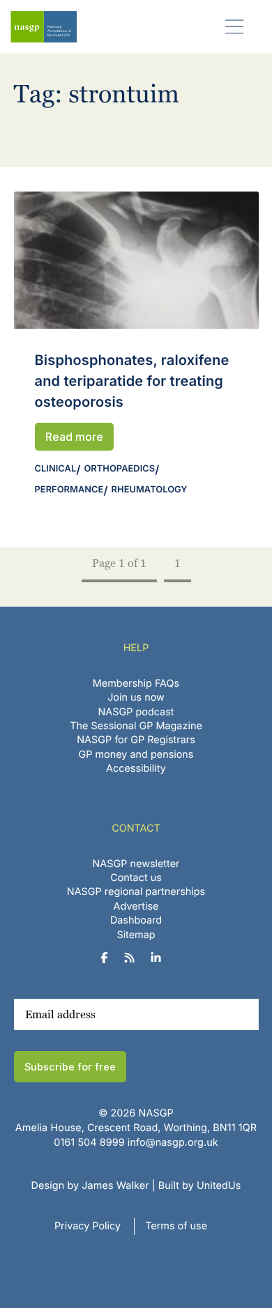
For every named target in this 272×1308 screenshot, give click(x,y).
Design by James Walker (90, 1186)
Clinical (56, 469)
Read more (74, 437)
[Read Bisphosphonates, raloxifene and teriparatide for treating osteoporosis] (136, 260)
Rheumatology (150, 490)
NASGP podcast (136, 712)
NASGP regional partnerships (136, 892)
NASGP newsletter (136, 864)
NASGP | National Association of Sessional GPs (43, 26)
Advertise (136, 906)
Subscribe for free (70, 1067)
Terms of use (176, 1226)
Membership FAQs (136, 684)
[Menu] (234, 26)
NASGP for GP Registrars (136, 740)
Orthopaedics (119, 469)
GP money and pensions (136, 755)
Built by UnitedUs (199, 1186)
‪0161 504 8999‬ (89, 1143)
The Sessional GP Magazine (136, 726)
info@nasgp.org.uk (173, 1143)
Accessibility (136, 768)
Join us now (136, 697)
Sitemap (135, 935)
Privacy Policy (87, 1226)
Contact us (136, 878)
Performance (69, 490)
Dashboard (136, 920)
